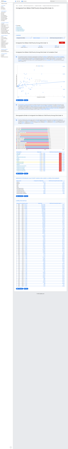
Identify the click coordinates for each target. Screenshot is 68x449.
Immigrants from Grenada (21, 167)
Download (62, 64)
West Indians (19, 153)
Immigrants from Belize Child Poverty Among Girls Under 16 (51, 5)
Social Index (20, 5)
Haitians (18, 160)
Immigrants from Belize (38, 5)
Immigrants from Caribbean (21, 169)
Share (26, 100)
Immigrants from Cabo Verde (21, 157)
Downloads (24, 1)
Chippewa (18, 164)
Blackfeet (18, 159)
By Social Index (3, 12)
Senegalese (18, 154)
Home (17, 5)
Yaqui (17, 155)
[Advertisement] (28, 17)
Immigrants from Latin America (21, 165)
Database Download (4, 3)
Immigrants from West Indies (21, 170)
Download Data (20, 100)
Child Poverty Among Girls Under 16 (29, 5)
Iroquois (18, 158)
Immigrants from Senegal (20, 168)
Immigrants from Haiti (20, 163)
